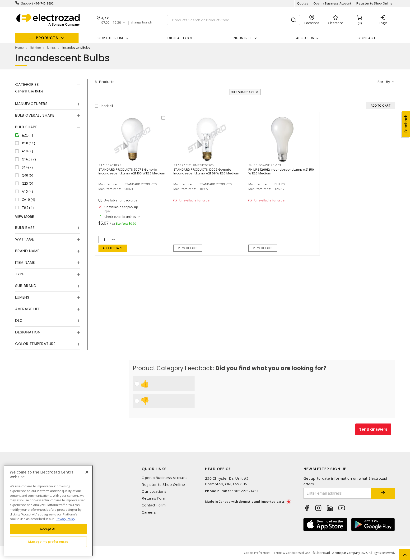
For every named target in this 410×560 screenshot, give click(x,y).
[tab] (47, 84)
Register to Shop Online (374, 3)
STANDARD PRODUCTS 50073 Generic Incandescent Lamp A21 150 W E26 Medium (131, 171)
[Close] (87, 472)
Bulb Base (25, 227)
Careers (149, 512)
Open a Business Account (332, 3)
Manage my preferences (48, 541)
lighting (35, 47)
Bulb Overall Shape (34, 115)
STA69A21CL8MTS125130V (193, 165)
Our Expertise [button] (111, 38)
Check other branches (120, 216)
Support (27, 3)
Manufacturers (31, 103)
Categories (27, 84)
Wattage (24, 239)
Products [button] (47, 37)
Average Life (27, 308)
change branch (141, 22)
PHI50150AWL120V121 (264, 165)
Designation (28, 332)
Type (19, 274)
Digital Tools (181, 38)
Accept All (48, 529)
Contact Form (154, 505)
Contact (367, 38)
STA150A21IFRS (110, 165)
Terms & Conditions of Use (292, 553)
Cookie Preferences (257, 552)
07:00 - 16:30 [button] (111, 23)
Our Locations (154, 491)
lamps (51, 47)
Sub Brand (26, 285)
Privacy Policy (65, 518)
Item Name (25, 262)
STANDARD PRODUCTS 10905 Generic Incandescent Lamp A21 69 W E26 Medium (206, 171)
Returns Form (154, 498)
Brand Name (27, 250)
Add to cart (113, 248)
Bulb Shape (26, 126)
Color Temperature (35, 343)
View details (188, 248)
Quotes (302, 3)
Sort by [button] (383, 81)
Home (19, 47)
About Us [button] (305, 38)
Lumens (22, 297)
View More (24, 216)
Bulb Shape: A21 (242, 92)
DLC (19, 320)
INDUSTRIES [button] (243, 38)
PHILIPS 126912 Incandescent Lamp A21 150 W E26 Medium (281, 171)
